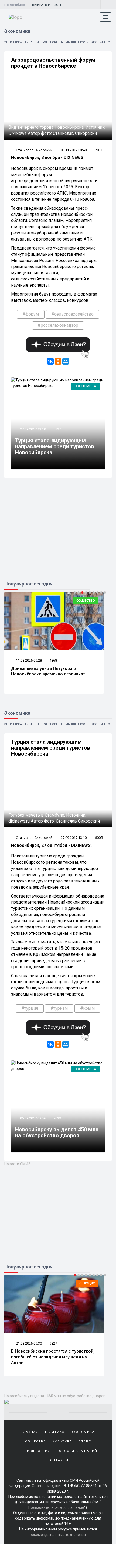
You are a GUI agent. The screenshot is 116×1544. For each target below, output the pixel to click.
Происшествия (34, 1451)
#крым (87, 1008)
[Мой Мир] (65, 361)
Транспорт (49, 42)
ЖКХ (94, 42)
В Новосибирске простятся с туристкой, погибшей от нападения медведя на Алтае (52, 1357)
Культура (62, 1441)
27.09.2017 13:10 (32, 429)
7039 (57, 1118)
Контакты (58, 1460)
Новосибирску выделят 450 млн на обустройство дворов (56, 1132)
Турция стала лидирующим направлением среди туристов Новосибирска (54, 446)
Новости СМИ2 (17, 1164)
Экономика (85, 386)
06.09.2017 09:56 (32, 1118)
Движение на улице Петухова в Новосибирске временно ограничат (48, 671)
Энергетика (13, 42)
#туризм (59, 1008)
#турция (29, 1008)
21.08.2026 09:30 (28, 1343)
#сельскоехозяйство (72, 314)
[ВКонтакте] (50, 361)
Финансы (32, 42)
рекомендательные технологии (58, 1534)
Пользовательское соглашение (56, 1507)
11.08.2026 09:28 (28, 660)
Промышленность (74, 42)
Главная (29, 1432)
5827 (57, 429)
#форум (30, 314)
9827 (53, 1343)
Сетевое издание (47, 1486)
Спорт (84, 1441)
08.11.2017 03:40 (74, 150)
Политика (54, 1432)
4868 (53, 660)
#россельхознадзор (58, 325)
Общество (85, 600)
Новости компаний (76, 1451)
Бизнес (104, 42)
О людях (87, 1283)
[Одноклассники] (58, 361)
